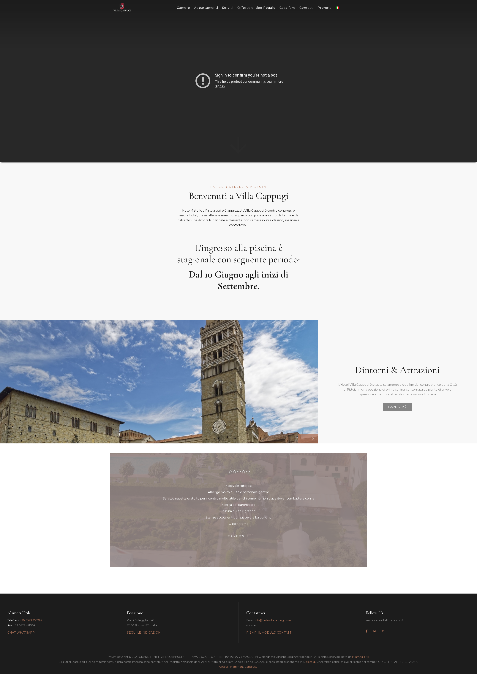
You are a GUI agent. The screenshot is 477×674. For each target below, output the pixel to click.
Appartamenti (206, 7)
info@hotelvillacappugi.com (273, 620)
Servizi (227, 7)
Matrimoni (236, 666)
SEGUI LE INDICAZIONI (144, 632)
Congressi (251, 666)
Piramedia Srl (360, 657)
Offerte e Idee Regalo (256, 7)
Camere (183, 7)
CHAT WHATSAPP (21, 632)
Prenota (325, 7)
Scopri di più (397, 406)
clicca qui (311, 662)
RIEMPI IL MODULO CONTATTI (269, 632)
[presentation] (303, 438)
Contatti (306, 7)
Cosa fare (287, 7)
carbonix (238, 536)
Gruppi (223, 666)
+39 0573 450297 (31, 620)
